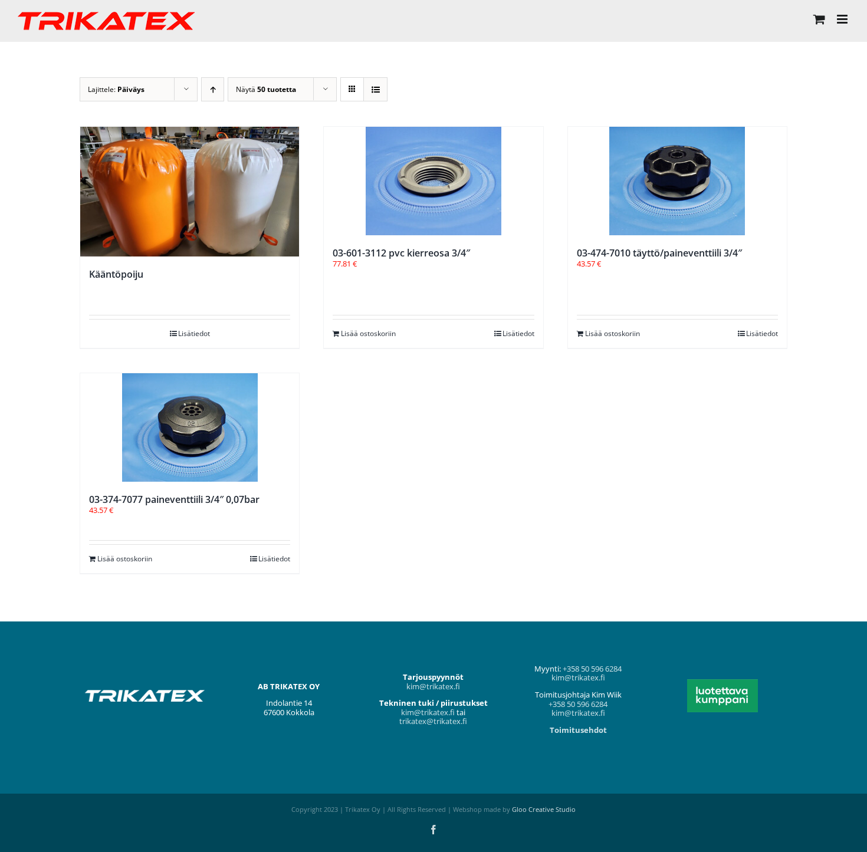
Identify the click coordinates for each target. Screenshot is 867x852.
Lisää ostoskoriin (368, 333)
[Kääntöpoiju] (189, 191)
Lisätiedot (194, 333)
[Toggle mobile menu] (843, 19)
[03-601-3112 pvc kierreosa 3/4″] (433, 181)
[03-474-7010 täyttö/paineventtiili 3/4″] (677, 181)
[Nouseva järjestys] (212, 89)
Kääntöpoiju (116, 274)
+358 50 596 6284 (592, 668)
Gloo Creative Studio (544, 809)
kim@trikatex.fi (433, 686)
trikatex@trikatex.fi (433, 721)
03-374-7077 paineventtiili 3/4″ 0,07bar (174, 499)
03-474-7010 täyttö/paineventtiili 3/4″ (659, 252)
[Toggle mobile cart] (819, 19)
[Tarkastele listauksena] (375, 89)
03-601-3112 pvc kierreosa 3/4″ (401, 252)
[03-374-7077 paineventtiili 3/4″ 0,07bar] (189, 427)
